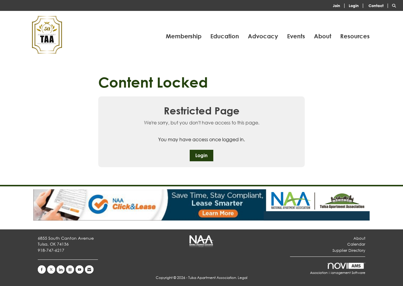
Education (224, 36)
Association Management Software (337, 272)
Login (201, 155)
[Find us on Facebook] (42, 269)
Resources (355, 36)
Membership (184, 36)
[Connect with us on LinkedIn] (61, 269)
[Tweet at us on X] (51, 269)
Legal (242, 277)
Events (296, 36)
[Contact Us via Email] (89, 269)
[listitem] (340, 5)
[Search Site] (395, 5)
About (322, 36)
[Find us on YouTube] (79, 269)
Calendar (356, 244)
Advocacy (263, 36)
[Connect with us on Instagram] (70, 269)
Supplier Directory (348, 250)
